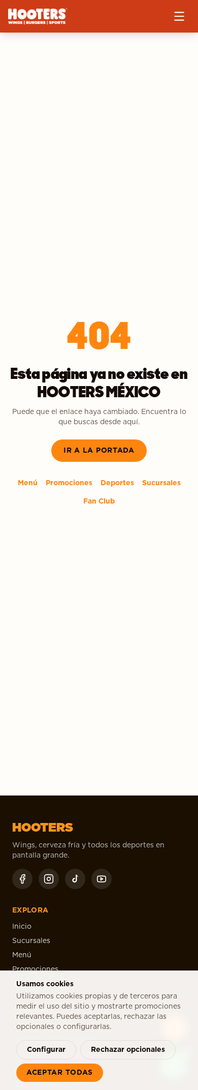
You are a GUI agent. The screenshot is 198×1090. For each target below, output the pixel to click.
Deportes (117, 483)
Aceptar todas (59, 1072)
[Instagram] (49, 879)
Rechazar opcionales (128, 1049)
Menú (28, 483)
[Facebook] (22, 879)
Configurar (46, 1049)
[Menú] (179, 16)
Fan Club (99, 501)
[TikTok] (75, 879)
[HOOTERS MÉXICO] (37, 16)
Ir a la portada (99, 450)
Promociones (69, 483)
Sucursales (161, 483)
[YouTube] (101, 879)
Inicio (21, 926)
